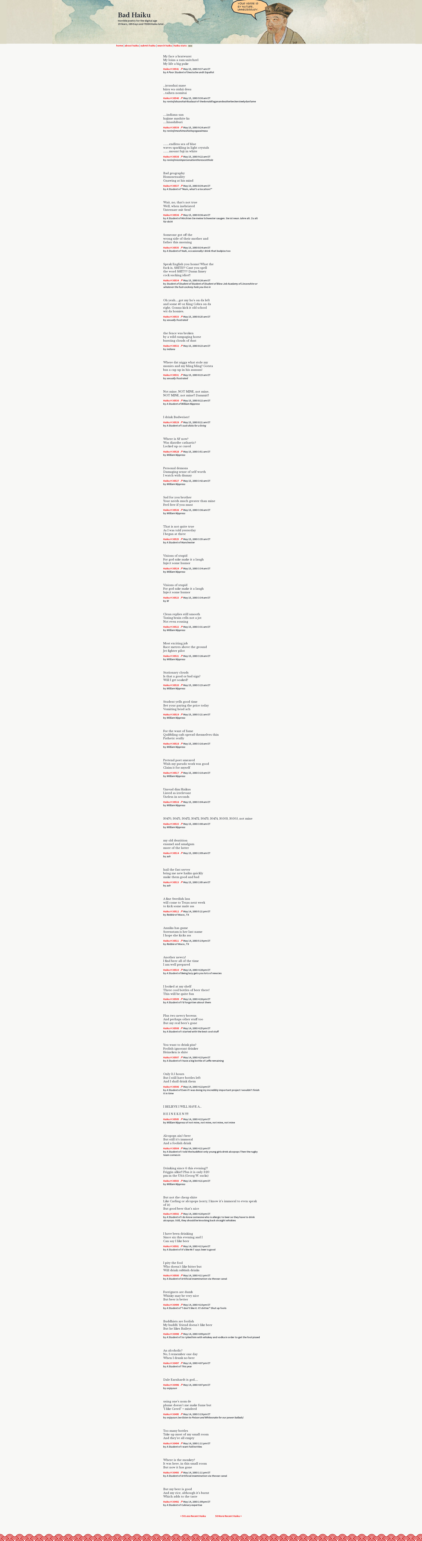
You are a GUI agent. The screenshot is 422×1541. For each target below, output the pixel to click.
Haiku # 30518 (171, 743)
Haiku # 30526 (171, 510)
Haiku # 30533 (171, 316)
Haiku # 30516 (171, 802)
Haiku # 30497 (171, 1363)
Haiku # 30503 (171, 1180)
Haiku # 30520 (171, 685)
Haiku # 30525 (171, 539)
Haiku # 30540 (171, 98)
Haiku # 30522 (171, 626)
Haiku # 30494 (171, 1443)
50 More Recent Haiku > (228, 1516)
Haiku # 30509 (171, 999)
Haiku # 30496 (171, 1384)
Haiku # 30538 (171, 156)
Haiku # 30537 (171, 185)
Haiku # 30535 (171, 247)
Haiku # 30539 (171, 127)
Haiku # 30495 (171, 1414)
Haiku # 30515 (171, 823)
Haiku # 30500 (171, 1275)
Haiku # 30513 (171, 882)
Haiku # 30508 (171, 1028)
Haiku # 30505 (171, 1119)
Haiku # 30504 (171, 1148)
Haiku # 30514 (171, 853)
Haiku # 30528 (171, 451)
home (119, 45)
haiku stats (183, 45)
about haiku (132, 45)
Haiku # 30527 (171, 480)
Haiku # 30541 (171, 69)
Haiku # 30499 (171, 1304)
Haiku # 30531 (171, 375)
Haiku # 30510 (171, 969)
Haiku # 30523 (171, 597)
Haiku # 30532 (171, 345)
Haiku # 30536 (171, 215)
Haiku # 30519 (171, 714)
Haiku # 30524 (171, 568)
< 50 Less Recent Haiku (193, 1516)
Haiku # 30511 (171, 940)
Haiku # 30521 (171, 656)
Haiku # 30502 (171, 1213)
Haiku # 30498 (171, 1334)
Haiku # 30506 (171, 1086)
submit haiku (148, 45)
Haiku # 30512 (171, 911)
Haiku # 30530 (171, 400)
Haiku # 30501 (171, 1246)
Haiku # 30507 (171, 1057)
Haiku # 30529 (171, 422)
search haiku (164, 45)
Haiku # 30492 (171, 1501)
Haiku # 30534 (171, 280)
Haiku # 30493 (171, 1472)
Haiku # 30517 (171, 772)
